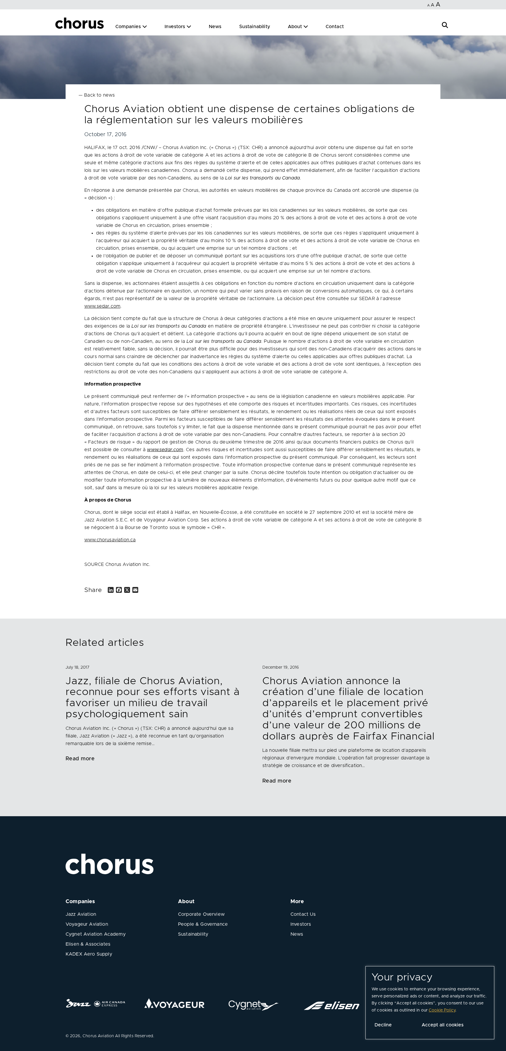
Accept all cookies (443, 1025)
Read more (80, 758)
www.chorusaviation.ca (110, 540)
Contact (335, 26)
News (215, 26)
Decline (383, 1025)
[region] (429, 1002)
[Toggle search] (445, 24)
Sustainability (254, 26)
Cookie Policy (442, 1010)
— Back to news (96, 95)
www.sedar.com (102, 306)
